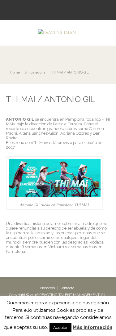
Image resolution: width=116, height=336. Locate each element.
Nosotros (47, 288)
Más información (92, 327)
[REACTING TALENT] (58, 32)
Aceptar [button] (60, 327)
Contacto (67, 288)
